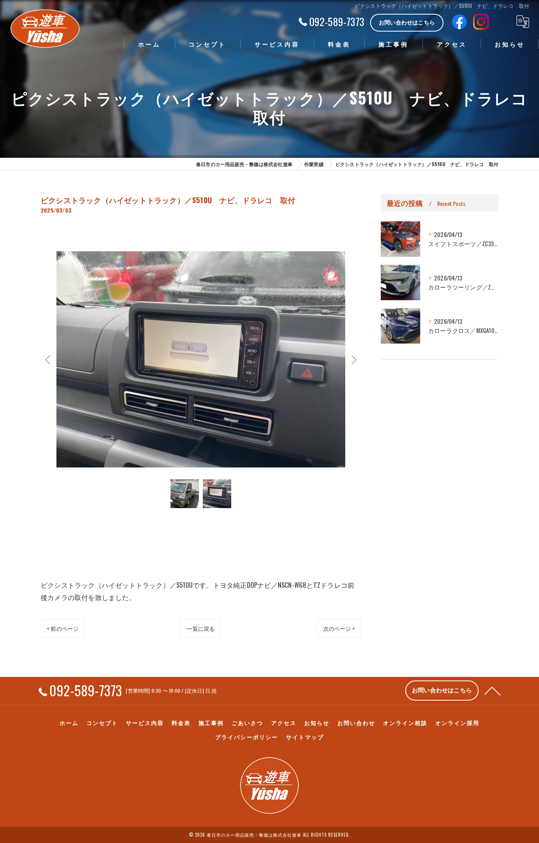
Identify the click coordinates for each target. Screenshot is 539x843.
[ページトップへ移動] (492, 690)
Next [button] (353, 359)
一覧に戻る (201, 628)
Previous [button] (48, 359)
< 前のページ (63, 628)
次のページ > (339, 628)
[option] (201, 359)
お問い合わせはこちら (407, 22)
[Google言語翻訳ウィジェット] (523, 22)
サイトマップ (305, 737)
